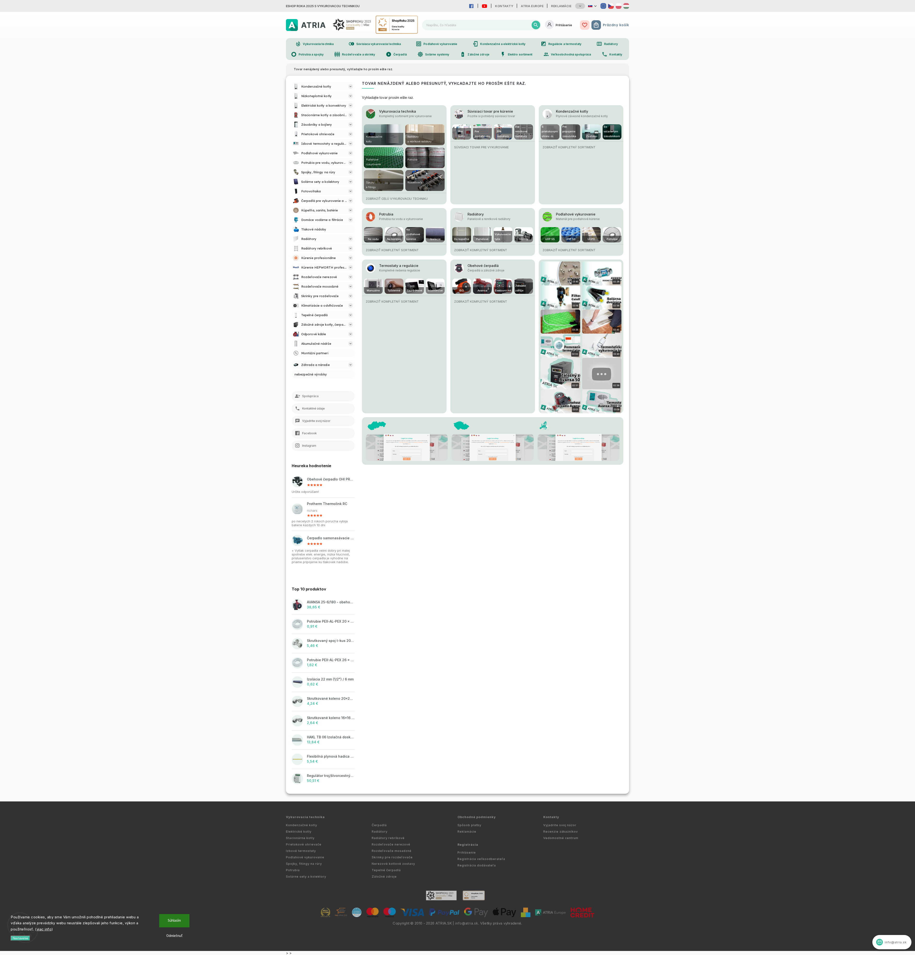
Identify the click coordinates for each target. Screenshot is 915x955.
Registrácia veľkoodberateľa (481, 859)
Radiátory (607, 44)
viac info (44, 929)
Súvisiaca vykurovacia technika (375, 44)
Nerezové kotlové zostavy (393, 863)
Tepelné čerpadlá (386, 870)
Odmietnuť (174, 935)
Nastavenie (20, 938)
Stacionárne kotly (300, 838)
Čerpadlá (396, 54)
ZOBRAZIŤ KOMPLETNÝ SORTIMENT (569, 147)
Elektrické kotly (298, 831)
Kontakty (504, 6)
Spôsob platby (469, 825)
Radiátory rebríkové (388, 838)
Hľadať (536, 25)
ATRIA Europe (532, 6)
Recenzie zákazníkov (560, 831)
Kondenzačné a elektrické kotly (499, 44)
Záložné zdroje (474, 54)
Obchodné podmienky (477, 817)
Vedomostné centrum (560, 838)
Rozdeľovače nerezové (391, 844)
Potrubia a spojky (307, 54)
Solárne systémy (433, 54)
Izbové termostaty (301, 851)
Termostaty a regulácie (398, 266)
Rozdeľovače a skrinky (354, 54)
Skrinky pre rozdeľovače (392, 857)
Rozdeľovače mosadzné (392, 851)
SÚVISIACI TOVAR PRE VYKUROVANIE (481, 147)
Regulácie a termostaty (561, 44)
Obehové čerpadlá (483, 266)
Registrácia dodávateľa (477, 865)
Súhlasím (174, 920)
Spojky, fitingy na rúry (304, 863)
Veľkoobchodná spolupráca (567, 54)
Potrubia (386, 214)
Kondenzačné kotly (572, 111)
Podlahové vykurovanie (436, 44)
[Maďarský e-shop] (626, 6)
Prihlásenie (467, 852)
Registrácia (468, 844)
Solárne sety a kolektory (306, 876)
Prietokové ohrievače (303, 844)
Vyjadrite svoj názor (559, 825)
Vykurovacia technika (314, 44)
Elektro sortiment (516, 54)
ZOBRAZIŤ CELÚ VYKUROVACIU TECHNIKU (397, 198)
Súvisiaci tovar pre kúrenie (490, 111)
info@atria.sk (466, 923)
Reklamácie (561, 6)
